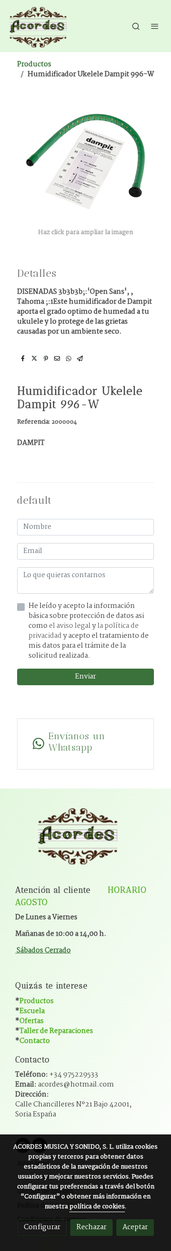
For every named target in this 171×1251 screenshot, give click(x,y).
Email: (64, 1084)
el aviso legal (70, 626)
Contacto (34, 1041)
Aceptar (135, 1227)
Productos (34, 64)
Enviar (85, 676)
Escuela (32, 1011)
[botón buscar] (135, 26)
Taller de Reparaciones (56, 1031)
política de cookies (97, 1207)
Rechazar (91, 1227)
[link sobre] (85, 840)
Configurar (42, 1227)
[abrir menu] (154, 26)
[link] (38, 26)
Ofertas (31, 1021)
